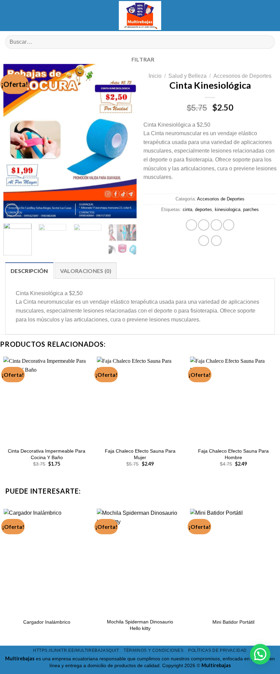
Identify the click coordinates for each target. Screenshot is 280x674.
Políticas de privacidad (217, 650)
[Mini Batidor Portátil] (233, 561)
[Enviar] (267, 42)
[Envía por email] (228, 225)
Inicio (155, 76)
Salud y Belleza (187, 76)
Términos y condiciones (153, 650)
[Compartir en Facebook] (203, 225)
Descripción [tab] (29, 270)
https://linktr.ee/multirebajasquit (76, 650)
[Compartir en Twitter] (216, 225)
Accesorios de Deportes (242, 76)
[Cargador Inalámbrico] (46, 561)
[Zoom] (11, 210)
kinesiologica (227, 209)
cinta (187, 209)
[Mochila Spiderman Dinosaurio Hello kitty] (140, 561)
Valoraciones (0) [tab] (85, 270)
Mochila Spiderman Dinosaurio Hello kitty (140, 625)
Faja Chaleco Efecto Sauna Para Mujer (140, 454)
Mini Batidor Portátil (233, 621)
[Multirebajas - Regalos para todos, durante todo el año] (140, 15)
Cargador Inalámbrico (46, 621)
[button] (260, 654)
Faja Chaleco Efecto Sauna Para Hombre (233, 454)
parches (251, 209)
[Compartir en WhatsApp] (191, 225)
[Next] (125, 141)
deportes (203, 209)
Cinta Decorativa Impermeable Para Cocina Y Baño (46, 454)
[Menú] (10, 15)
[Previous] (15, 141)
